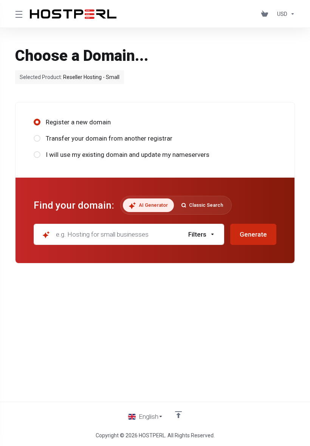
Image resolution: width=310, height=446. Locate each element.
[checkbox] (238, 267)
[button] (201, 234)
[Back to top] (178, 414)
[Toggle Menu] (18, 14)
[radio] (37, 122)
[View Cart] (266, 14)
